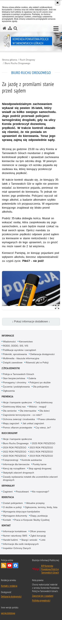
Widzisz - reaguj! (37, 406)
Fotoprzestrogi (10, 460)
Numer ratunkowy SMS (15, 535)
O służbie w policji (12, 507)
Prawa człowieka (47, 419)
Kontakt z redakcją (9, 585)
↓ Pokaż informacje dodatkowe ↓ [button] (31, 321)
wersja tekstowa (8, 613)
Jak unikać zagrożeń (33, 423)
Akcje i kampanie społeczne (17, 402)
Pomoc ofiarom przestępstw (17, 427)
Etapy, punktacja (39, 515)
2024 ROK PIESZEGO (14, 447)
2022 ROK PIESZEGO (14, 451)
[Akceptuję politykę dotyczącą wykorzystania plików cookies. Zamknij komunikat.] (57, 2)
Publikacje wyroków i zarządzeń (19, 350)
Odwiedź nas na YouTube (9, 565)
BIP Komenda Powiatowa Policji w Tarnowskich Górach (50, 569)
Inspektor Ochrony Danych (17, 548)
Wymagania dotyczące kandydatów (21, 511)
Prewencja (7, 396)
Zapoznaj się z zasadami (42, 595)
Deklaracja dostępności (42, 354)
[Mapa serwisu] (10, 28)
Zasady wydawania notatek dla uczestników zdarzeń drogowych (30, 478)
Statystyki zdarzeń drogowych (18, 472)
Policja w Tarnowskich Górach (18, 374)
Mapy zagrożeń (11, 423)
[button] (56, 28)
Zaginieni (8, 491)
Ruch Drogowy (27, 59)
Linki (43, 539)
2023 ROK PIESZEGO (41, 447)
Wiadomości (9, 341)
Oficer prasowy (38, 531)
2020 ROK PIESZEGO (14, 455)
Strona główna (9, 59)
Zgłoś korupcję (38, 535)
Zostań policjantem (13, 503)
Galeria (32, 378)
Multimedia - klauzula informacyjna (21, 358)
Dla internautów (28, 410)
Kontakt (7, 520)
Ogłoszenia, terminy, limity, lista (41, 507)
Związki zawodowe (12, 362)
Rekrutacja (8, 497)
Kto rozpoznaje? (40, 491)
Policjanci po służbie (40, 382)
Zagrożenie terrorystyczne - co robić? (22, 415)
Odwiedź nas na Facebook (15, 565)
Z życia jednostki (11, 368)
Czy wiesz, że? (43, 427)
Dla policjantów (41, 386)
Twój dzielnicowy (44, 402)
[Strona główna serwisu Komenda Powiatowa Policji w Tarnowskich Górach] (4, 28)
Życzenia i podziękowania (16, 386)
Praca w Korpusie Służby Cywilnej (31, 520)
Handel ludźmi (10, 539)
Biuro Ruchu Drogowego (17, 63)
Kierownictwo (26, 341)
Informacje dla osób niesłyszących (21, 544)
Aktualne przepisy (35, 503)
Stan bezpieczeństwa (14, 378)
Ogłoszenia (9, 390)
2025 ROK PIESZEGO (43, 443)
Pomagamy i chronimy (14, 382)
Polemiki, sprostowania (15, 354)
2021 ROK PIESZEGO (41, 451)
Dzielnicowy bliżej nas (14, 406)
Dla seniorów (10, 410)
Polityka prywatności (41, 600)
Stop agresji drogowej (40, 468)
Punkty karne (39, 464)
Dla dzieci (45, 410)
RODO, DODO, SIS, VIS (15, 345)
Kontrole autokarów (31, 460)
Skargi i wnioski (29, 539)
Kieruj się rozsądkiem (14, 468)
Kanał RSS (3, 565)
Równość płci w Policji (37, 362)
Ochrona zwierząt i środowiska (19, 419)
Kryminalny (8, 485)
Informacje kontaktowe (15, 531)
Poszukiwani (22, 491)
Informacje (8, 335)
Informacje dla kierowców (16, 464)
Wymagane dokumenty (15, 515)
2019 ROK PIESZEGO (41, 455)
